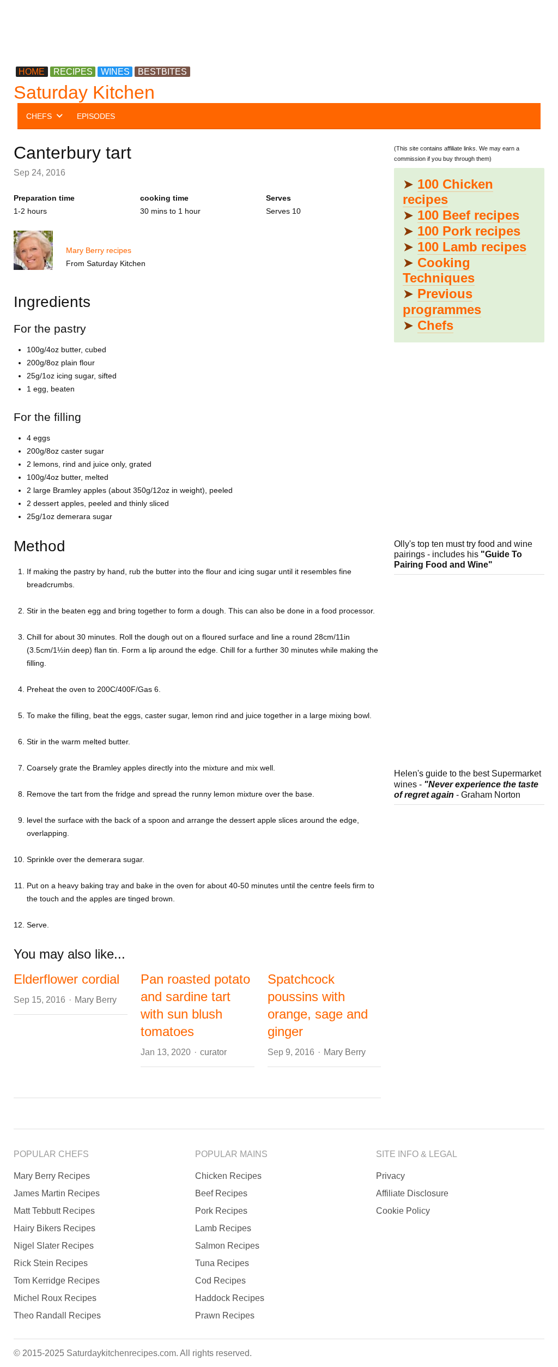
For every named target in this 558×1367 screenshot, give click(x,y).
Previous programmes (442, 301)
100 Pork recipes (468, 231)
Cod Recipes (220, 1280)
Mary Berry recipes (98, 250)
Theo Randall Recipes (57, 1315)
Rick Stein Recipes (51, 1263)
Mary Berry (96, 999)
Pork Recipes (221, 1210)
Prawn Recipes (224, 1315)
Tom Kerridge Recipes (57, 1280)
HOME (32, 71)
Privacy (390, 1176)
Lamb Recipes (223, 1228)
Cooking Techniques (439, 270)
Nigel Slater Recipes (54, 1245)
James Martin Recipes (57, 1193)
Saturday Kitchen (84, 92)
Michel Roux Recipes (55, 1298)
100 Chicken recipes (448, 192)
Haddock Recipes (229, 1298)
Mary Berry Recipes (52, 1176)
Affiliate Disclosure (412, 1193)
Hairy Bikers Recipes (54, 1228)
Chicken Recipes (228, 1176)
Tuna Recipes (222, 1263)
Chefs (435, 325)
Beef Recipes (221, 1193)
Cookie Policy (403, 1210)
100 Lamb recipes (471, 246)
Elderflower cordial (66, 979)
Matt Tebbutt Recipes (54, 1210)
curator (213, 1052)
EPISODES (96, 116)
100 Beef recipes (468, 215)
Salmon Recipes (227, 1245)
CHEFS (39, 116)
